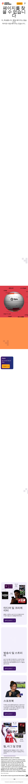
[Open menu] (25, 3)
